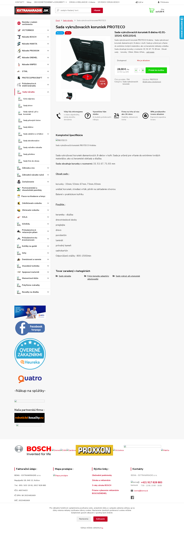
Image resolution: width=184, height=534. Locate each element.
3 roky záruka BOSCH (101, 485)
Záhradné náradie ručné (33, 175)
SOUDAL (26, 224)
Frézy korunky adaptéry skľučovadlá (98, 277)
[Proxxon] (94, 450)
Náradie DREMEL (29, 57)
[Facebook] (133, 498)
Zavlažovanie (28, 182)
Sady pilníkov (29, 154)
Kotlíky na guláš (29, 246)
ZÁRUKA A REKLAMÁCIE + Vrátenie (82, 2)
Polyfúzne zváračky (31, 285)
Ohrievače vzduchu (30, 210)
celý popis (150, 52)
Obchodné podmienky (102, 475)
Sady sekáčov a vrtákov (33, 134)
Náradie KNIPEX (29, 64)
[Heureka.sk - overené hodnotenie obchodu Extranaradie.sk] (30, 354)
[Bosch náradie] (33, 450)
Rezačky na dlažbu (30, 292)
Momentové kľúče (30, 278)
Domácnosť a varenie (31, 259)
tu (102, 528)
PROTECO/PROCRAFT (32, 78)
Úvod (58, 20)
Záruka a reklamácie (101, 480)
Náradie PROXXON (30, 50)
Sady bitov (27, 105)
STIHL (25, 71)
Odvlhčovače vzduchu (32, 203)
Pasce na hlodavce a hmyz (33, 196)
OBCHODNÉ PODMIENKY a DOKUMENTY (49, 2)
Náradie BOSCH (29, 37)
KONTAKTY (19, 2)
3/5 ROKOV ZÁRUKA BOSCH (108, 2)
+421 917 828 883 (151, 482)
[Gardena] (71, 450)
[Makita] (165, 450)
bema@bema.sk (141, 490)
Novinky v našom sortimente (29, 23)
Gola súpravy (29, 99)
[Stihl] (63, 450)
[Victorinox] (118, 450)
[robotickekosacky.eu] (29, 418)
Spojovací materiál (30, 272)
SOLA (24, 217)
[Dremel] (56, 450)
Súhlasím (100, 519)
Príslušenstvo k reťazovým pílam (29, 231)
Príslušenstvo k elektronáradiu (29, 84)
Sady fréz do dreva (31, 161)
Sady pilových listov (32, 120)
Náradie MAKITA (29, 44)
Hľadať (97, 10)
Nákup (29, 2)
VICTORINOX (28, 30)
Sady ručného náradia (32, 147)
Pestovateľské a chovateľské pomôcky (32, 189)
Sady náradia (28, 92)
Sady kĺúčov (28, 127)
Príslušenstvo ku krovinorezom (29, 238)
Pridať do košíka (156, 70)
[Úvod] (33, 10)
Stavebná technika (30, 266)
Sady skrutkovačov (31, 140)
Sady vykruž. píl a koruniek (30, 113)
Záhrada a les (28, 168)
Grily (24, 253)
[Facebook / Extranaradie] (30, 328)
